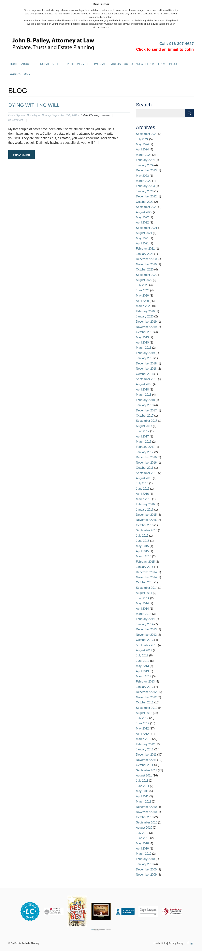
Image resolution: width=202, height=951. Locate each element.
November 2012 (146, 697)
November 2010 (146, 812)
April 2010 (142, 848)
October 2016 (144, 467)
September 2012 (146, 707)
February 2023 (145, 186)
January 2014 (144, 624)
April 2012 (142, 733)
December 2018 (146, 363)
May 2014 (142, 603)
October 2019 (144, 332)
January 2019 (144, 358)
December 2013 (146, 629)
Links (162, 64)
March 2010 (143, 853)
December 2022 (146, 196)
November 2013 (146, 634)
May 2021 (142, 238)
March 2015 (143, 556)
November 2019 (146, 327)
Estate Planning (90, 115)
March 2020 (143, 306)
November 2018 (146, 368)
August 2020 (144, 280)
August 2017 (144, 426)
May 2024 (142, 144)
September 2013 (146, 645)
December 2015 (146, 514)
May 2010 (142, 843)
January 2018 (144, 405)
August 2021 (144, 233)
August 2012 (144, 712)
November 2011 (146, 759)
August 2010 (144, 827)
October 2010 (144, 817)
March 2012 (143, 739)
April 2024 (142, 149)
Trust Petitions (69, 64)
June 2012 (142, 723)
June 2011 (142, 786)
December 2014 (146, 572)
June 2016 (142, 488)
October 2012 (144, 702)
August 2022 (144, 212)
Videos (115, 64)
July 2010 (142, 833)
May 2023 (142, 175)
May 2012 (142, 728)
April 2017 (142, 436)
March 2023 (143, 180)
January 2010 (144, 864)
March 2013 (143, 676)
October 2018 (144, 374)
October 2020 (144, 269)
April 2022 (142, 222)
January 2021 (144, 253)
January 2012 (144, 749)
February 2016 (145, 504)
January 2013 (144, 686)
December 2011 (146, 754)
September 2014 (146, 587)
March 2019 (143, 347)
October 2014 (144, 582)
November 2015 (146, 519)
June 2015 (142, 540)
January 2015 (144, 566)
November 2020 (146, 264)
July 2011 (142, 780)
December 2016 (146, 457)
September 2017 (146, 420)
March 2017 (143, 441)
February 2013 (145, 681)
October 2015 (144, 525)
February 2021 (145, 248)
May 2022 (142, 217)
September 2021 (146, 227)
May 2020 (142, 295)
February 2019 (145, 353)
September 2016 (146, 473)
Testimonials (97, 64)
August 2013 (144, 650)
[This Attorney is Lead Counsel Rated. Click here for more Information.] (30, 911)
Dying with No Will (34, 105)
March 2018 (143, 394)
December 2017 (146, 410)
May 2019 (142, 337)
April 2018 (142, 389)
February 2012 (145, 744)
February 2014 (145, 619)
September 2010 (146, 822)
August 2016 (144, 478)
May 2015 (142, 546)
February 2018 (145, 400)
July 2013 (142, 655)
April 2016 (142, 493)
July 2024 (142, 139)
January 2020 (144, 316)
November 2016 (146, 462)
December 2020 (146, 259)
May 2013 (142, 665)
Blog (173, 64)
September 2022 (146, 206)
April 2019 (142, 342)
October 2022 (144, 201)
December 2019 (146, 321)
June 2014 (142, 598)
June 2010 (142, 838)
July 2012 (142, 718)
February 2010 (145, 859)
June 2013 (142, 660)
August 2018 (144, 384)
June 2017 (142, 431)
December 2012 (146, 692)
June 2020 (142, 290)
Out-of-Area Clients (139, 64)
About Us (28, 64)
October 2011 (144, 765)
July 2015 (142, 535)
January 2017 (144, 452)
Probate (44, 64)
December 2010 (146, 806)
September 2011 (146, 770)
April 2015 (142, 551)
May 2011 (142, 791)
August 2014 (144, 592)
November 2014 (146, 577)
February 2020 (145, 311)
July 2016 (142, 483)
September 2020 (146, 274)
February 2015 (145, 561)
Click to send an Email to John (165, 49)
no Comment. (16, 119)
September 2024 (146, 133)
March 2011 (143, 801)
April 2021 (142, 243)
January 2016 (144, 509)
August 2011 (144, 775)
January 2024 (144, 165)
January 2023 (144, 191)
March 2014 (143, 613)
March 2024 (143, 154)
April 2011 (142, 796)
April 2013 (142, 671)
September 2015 (146, 530)
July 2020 (142, 285)
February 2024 (145, 159)
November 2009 (146, 874)
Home (14, 64)
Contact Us (19, 73)
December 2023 (146, 170)
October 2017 (144, 415)
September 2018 (146, 379)
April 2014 (142, 608)
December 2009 (146, 869)
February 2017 (145, 446)
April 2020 (142, 300)
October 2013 (144, 639)
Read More (21, 154)
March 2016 (143, 499)
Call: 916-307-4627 (176, 43)
